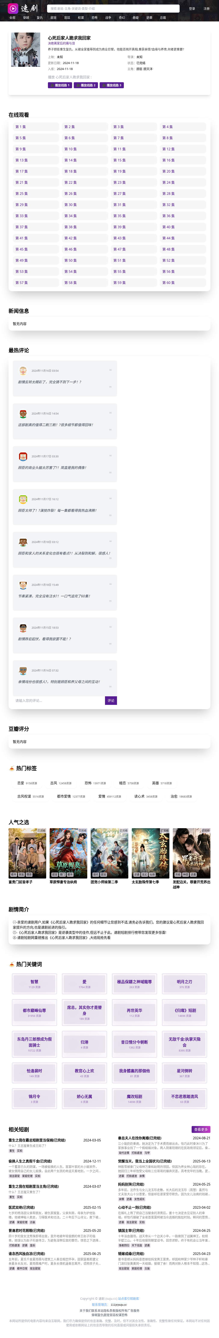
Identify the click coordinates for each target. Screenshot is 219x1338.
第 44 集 (168, 238)
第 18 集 (70, 171)
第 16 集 (168, 160)
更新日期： (55, 63)
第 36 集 (168, 215)
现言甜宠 (14, 1176)
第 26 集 (70, 193)
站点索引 (124, 1298)
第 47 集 (119, 249)
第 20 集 (168, 171)
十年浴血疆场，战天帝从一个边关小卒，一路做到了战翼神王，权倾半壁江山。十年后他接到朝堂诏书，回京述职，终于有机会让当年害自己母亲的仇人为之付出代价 (163, 1238)
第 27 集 (119, 193)
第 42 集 (70, 238)
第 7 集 (118, 138)
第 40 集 (168, 227)
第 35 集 (119, 215)
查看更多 (201, 1129)
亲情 (142, 1176)
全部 (12, 17)
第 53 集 (21, 271)
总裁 (163, 17)
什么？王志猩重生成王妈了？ (28, 1146)
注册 (207, 8)
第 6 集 (69, 138)
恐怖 (95, 17)
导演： (131, 57)
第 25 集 (21, 193)
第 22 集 (70, 182)
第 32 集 (168, 204)
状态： (131, 63)
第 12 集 (168, 149)
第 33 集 (21, 215)
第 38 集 (70, 227)
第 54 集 (70, 271)
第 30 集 (70, 204)
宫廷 (67, 17)
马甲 (147, 1153)
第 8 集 (167, 138)
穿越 (26, 17)
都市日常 (22, 1268)
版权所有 (121, 1310)
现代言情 (124, 1153)
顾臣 (139, 69)
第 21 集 (21, 182)
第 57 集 (21, 282)
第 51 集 (119, 260)
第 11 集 (119, 149)
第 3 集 (118, 126)
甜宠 (53, 17)
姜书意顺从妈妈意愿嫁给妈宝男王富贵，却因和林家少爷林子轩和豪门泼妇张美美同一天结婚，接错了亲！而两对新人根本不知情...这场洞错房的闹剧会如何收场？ (164, 1261)
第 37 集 (21, 227)
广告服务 (133, 1310)
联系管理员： (101, 1304)
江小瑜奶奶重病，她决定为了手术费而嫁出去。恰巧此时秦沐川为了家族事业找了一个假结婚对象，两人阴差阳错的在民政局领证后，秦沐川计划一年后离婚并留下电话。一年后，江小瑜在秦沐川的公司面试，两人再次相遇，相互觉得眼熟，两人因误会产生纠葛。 (163, 1145)
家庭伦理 (27, 1176)
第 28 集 (168, 193)
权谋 (81, 17)
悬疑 (136, 17)
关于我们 (86, 1310)
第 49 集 (21, 260)
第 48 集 (168, 249)
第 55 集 (119, 271)
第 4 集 (167, 126)
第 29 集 (21, 204)
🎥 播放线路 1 (60, 85)
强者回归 (124, 1245)
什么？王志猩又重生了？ (25, 1192)
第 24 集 (168, 182)
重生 (12, 1151)
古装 (32, 1222)
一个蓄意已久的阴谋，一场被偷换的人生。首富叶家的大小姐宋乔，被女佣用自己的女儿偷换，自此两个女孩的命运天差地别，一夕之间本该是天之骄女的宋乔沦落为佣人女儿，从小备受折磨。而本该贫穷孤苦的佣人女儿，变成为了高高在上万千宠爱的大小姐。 (53, 1169)
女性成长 (139, 1199)
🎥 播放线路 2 (85, 85)
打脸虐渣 (137, 1153)
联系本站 (98, 1310)
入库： (52, 69)
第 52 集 (168, 260)
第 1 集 (20, 126)
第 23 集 (119, 182)
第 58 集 (70, 282)
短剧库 (134, 1298)
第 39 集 (119, 227)
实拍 (19, 1151)
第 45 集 (21, 249)
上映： (52, 57)
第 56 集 (168, 271)
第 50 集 (70, 260)
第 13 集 (21, 160)
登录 (192, 8)
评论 (111, 700)
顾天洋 (148, 69)
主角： (131, 69)
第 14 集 (70, 160)
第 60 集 (168, 282)
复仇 (40, 17)
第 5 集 (20, 138)
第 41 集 (21, 238)
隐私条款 (109, 1310)
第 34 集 (70, 215)
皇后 (32, 1245)
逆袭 (149, 17)
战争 (108, 17)
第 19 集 (119, 171)
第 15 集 (119, 160)
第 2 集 (69, 126)
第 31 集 (119, 204)
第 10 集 (70, 149)
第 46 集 (70, 249)
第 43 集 (119, 238)
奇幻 (122, 17)
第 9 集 (20, 149)
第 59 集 (119, 282)
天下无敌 (137, 1245)
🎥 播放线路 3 (111, 85)
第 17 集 (21, 171)
